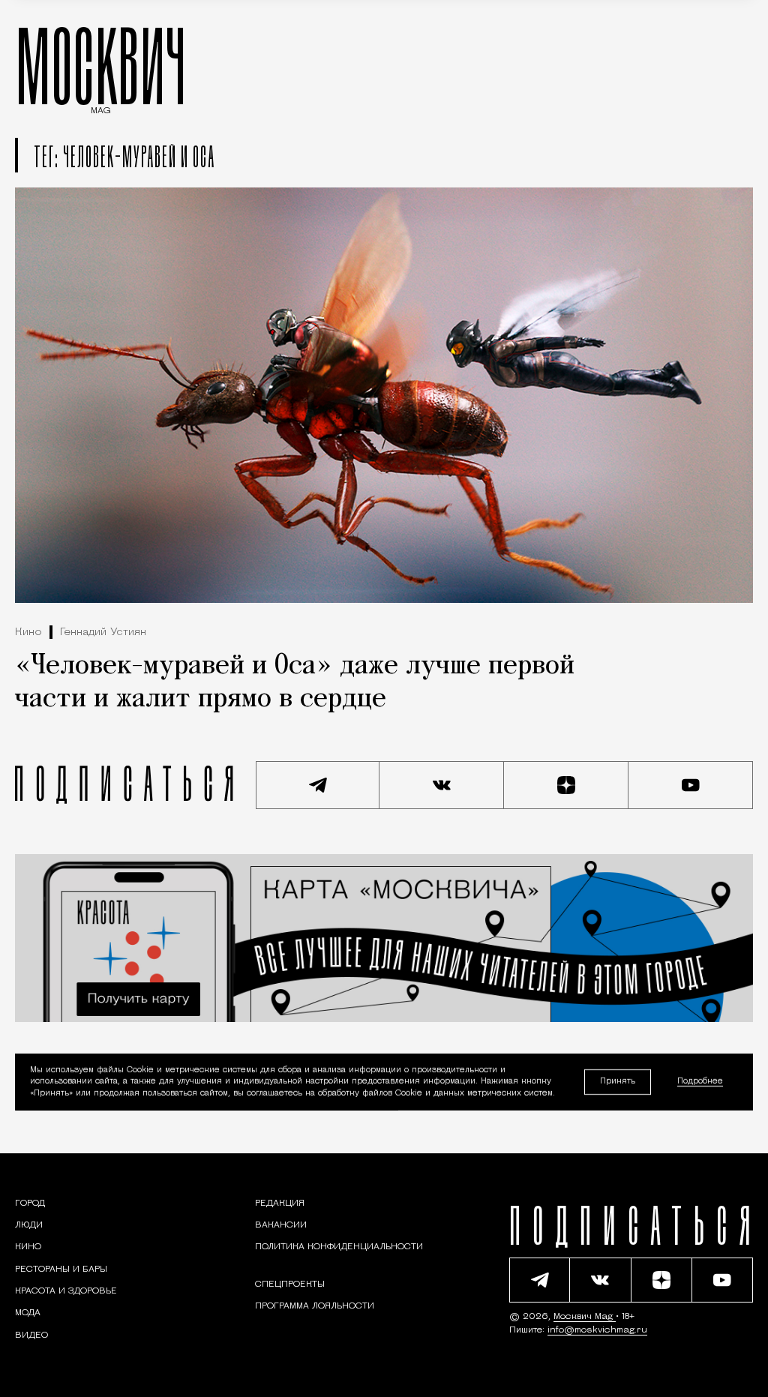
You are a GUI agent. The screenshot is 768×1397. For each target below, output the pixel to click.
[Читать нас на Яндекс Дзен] (566, 785)
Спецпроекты (290, 1284)
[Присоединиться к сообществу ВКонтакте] (442, 785)
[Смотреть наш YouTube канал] (690, 785)
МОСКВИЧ (101, 65)
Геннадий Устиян (103, 632)
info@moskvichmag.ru (597, 1330)
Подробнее (700, 1082)
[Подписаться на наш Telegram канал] (318, 785)
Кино (28, 632)
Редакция (279, 1203)
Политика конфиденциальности (339, 1247)
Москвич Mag (585, 1316)
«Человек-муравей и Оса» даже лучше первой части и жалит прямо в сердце (294, 683)
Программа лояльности (314, 1306)
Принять (617, 1082)
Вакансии (281, 1225)
